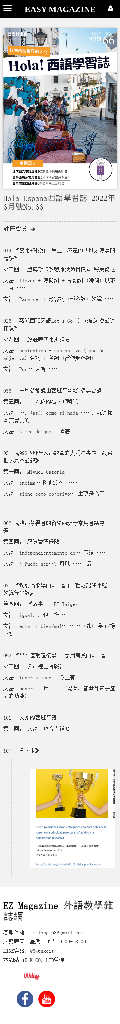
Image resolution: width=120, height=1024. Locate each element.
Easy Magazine (60, 9)
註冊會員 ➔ (19, 229)
